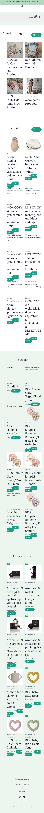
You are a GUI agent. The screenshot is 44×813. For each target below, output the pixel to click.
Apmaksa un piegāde (22, 784)
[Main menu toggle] (4, 17)
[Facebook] (24, 797)
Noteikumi (22, 788)
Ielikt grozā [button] (13, 185)
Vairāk (16, 391)
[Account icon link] (39, 17)
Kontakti (22, 791)
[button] (36, 35)
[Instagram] (20, 797)
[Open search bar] (22, 6)
